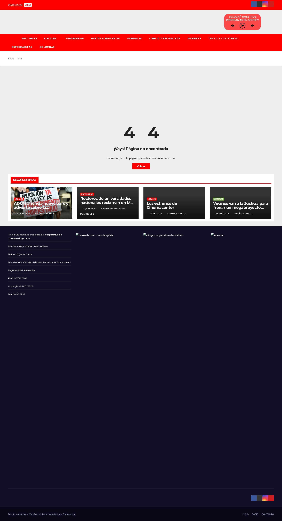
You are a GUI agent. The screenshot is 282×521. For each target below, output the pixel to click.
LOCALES (50, 38)
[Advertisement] (141, 90)
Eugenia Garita (44, 213)
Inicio (11, 58)
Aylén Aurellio (243, 213)
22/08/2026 (23, 213)
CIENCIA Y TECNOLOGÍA (164, 38)
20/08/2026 (223, 213)
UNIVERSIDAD (75, 38)
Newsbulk (54, 514)
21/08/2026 (89, 208)
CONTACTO (268, 514)
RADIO (255, 514)
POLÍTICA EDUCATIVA (105, 38)
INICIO (246, 514)
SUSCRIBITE (29, 38)
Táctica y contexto (223, 38)
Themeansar (69, 514)
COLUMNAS (47, 47)
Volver (141, 166)
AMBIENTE (194, 38)
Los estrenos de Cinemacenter (162, 205)
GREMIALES (134, 38)
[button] (273, 42)
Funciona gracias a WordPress (24, 514)
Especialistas (22, 47)
